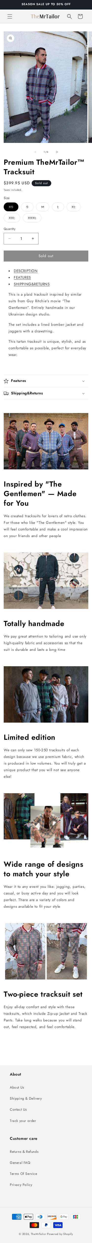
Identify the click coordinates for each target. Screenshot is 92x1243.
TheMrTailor (38, 1234)
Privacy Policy (21, 1184)
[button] (9, 16)
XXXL (34, 218)
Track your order (23, 1120)
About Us (17, 1087)
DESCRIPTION (26, 271)
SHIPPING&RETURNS (32, 284)
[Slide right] (57, 152)
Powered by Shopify (60, 1234)
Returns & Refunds (24, 1151)
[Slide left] (35, 152)
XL (76, 207)
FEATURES (22, 277)
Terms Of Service (23, 1173)
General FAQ (20, 1162)
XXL (14, 218)
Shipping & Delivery (26, 1098)
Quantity (9, 228)
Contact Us (18, 1109)
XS (13, 207)
